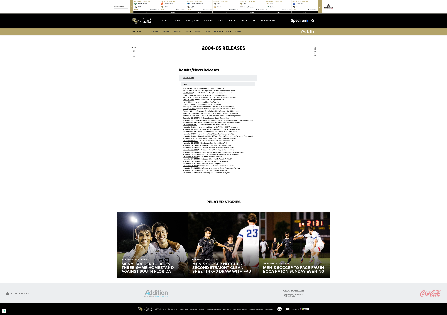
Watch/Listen (192, 21)
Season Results (188, 78)
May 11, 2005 (187, 91)
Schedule (154, 31)
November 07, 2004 (190, 145)
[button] (131, 6)
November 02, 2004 (190, 173)
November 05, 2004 (190, 148)
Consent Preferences (197, 309)
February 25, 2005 (189, 104)
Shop (220, 21)
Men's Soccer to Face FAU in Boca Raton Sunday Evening (293, 269)
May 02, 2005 (188, 93)
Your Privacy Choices (240, 309)
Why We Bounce (268, 21)
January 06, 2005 (189, 116)
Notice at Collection (256, 309)
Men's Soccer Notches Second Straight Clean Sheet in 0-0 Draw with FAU (221, 267)
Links (146, 12)
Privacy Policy (183, 309)
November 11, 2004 (190, 138)
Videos (197, 31)
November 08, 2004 (190, 143)
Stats (187, 31)
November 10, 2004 (190, 141)
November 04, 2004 (190, 152)
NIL (254, 21)
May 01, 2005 (188, 95)
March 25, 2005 (188, 100)
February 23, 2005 (189, 107)
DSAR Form (227, 309)
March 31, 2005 (188, 97)
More (228, 31)
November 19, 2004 (190, 125)
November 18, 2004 (190, 129)
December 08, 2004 (190, 118)
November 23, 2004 (190, 120)
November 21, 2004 (190, 123)
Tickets (244, 21)
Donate (232, 21)
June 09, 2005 (188, 88)
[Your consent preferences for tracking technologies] (4, 311)
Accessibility (269, 309)
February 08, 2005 (189, 111)
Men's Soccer (127, 260)
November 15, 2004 (190, 132)
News (208, 31)
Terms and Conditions (214, 309)
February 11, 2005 (189, 109)
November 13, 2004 (190, 134)
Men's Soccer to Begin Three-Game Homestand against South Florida (148, 267)
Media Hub (217, 31)
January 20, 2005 (189, 113)
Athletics (208, 21)
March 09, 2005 (188, 102)
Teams (164, 21)
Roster (166, 31)
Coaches (177, 31)
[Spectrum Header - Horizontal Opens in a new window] (299, 21)
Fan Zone (177, 21)
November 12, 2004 (190, 136)
